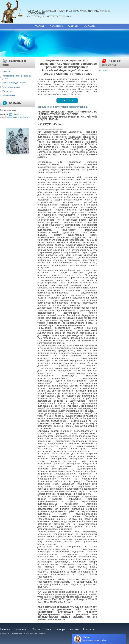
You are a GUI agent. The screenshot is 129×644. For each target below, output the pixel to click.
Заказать (73, 26)
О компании (56, 26)
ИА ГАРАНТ (103, 70)
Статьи (36, 629)
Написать (17, 114)
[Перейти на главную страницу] (13, 12)
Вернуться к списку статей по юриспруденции (62, 107)
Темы (47, 629)
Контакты (89, 26)
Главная (39, 26)
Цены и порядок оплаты (14, 82)
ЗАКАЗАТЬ (8, 95)
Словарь (59, 629)
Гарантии (7, 91)
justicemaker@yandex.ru (17, 117)
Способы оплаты (11, 87)
